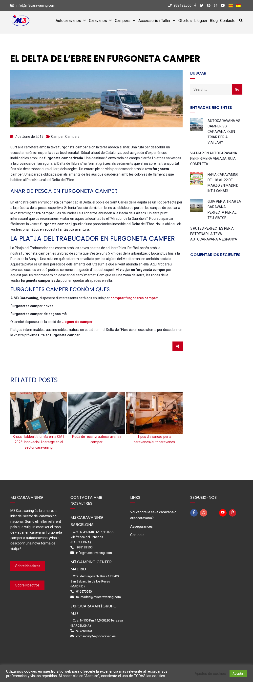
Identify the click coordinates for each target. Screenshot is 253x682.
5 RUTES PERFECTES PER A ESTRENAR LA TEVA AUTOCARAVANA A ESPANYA (213, 233)
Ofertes (185, 20)
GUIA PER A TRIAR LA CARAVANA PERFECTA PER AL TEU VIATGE (224, 210)
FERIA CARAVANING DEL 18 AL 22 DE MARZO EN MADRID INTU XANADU (223, 183)
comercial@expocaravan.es (96, 636)
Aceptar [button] (238, 673)
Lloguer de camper (77, 322)
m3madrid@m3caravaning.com (98, 597)
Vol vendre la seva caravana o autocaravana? (153, 515)
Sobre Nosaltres (27, 566)
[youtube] (223, 513)
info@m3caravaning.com (35, 5)
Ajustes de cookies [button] (210, 673)
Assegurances (141, 526)
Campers (122, 20)
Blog (214, 20)
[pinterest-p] (233, 513)
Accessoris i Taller (154, 20)
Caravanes (98, 20)
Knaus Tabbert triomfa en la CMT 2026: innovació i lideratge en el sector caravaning (38, 442)
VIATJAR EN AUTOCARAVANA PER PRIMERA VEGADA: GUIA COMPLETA (213, 158)
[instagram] (204, 513)
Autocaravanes (68, 20)
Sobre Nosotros (27, 585)
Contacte (227, 20)
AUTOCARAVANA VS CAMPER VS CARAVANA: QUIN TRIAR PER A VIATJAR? (224, 131)
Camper (57, 137)
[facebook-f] (194, 513)
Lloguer (200, 20)
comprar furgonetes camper (133, 298)
